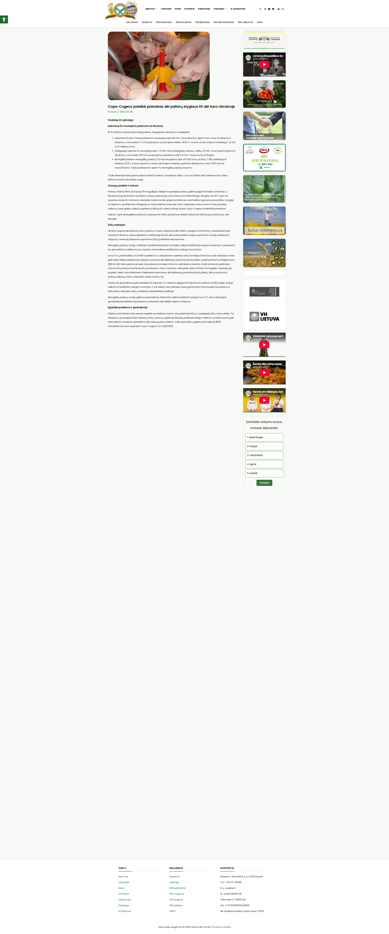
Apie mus (150, 8)
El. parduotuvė (238, 8)
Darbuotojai (204, 8)
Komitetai (189, 8)
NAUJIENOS (132, 22)
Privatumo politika (221, 927)
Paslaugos (219, 8)
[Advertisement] (172, 366)
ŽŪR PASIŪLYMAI (164, 22)
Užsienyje (174, 882)
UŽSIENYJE (147, 22)
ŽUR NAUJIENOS (183, 22)
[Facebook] (265, 9)
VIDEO (260, 22)
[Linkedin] (273, 9)
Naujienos (174, 876)
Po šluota (113, 111)
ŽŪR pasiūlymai (177, 888)
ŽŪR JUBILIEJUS (245, 22)
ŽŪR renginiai (176, 899)
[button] (4, 19)
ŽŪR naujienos (176, 893)
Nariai (178, 8)
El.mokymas (125, 911)
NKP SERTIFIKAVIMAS (224, 22)
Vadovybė (166, 8)
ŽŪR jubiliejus (176, 905)
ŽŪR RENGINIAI (202, 22)
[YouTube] (269, 9)
